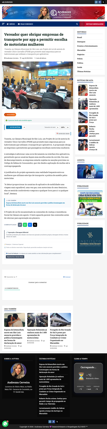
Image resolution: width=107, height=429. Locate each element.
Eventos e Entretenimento (87, 46)
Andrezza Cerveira (12, 58)
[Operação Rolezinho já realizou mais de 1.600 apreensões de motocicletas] (37, 320)
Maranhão (11, 114)
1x (24, 127)
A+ (68, 127)
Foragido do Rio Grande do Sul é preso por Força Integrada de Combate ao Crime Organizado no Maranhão (60, 336)
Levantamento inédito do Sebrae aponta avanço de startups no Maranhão (83, 144)
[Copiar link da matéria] (20, 225)
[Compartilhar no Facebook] (30, 225)
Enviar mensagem (94, 24)
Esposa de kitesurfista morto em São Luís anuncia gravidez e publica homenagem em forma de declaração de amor (35, 204)
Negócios (80, 54)
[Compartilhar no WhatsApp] (25, 225)
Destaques (81, 42)
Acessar (68, 277)
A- (58, 127)
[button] (3, 24)
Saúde (79, 67)
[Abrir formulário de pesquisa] (77, 24)
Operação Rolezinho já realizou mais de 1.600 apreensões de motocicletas (37, 333)
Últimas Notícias (83, 71)
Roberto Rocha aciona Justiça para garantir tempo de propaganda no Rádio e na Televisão (83, 131)
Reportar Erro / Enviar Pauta (15, 257)
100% (63, 127)
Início (12, 24)
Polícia (80, 59)
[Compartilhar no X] (35, 225)
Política (80, 63)
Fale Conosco (26, 24)
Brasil (79, 37)
